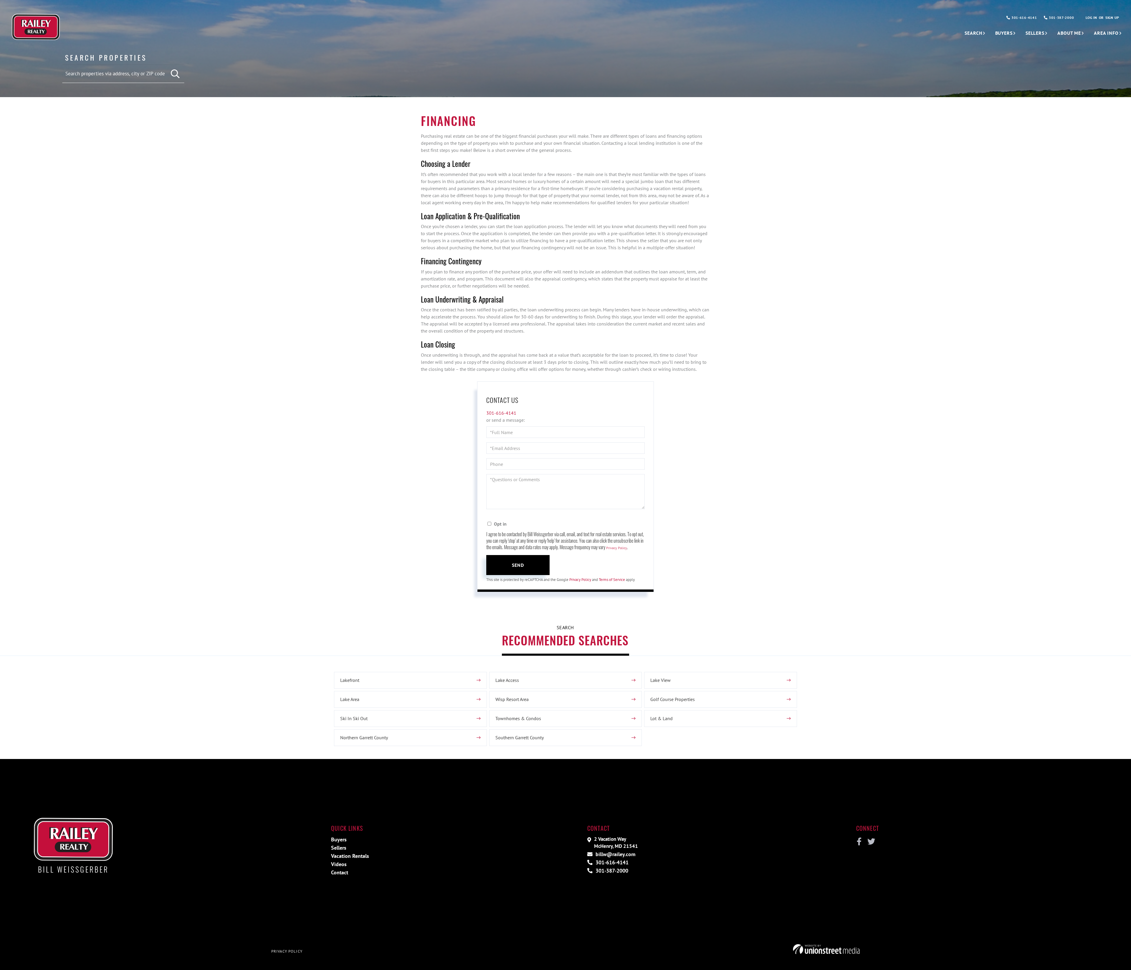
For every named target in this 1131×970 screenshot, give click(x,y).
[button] (175, 74)
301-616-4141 (1023, 17)
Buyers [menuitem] (1004, 33)
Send (518, 565)
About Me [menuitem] (1069, 33)
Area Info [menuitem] (1106, 33)
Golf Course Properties (672, 699)
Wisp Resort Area (512, 699)
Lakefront (349, 680)
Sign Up (1112, 17)
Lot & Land (661, 718)
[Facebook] (859, 842)
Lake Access (507, 680)
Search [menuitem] (973, 33)
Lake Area (349, 699)
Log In (1091, 17)
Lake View (660, 680)
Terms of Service (612, 579)
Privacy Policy (616, 548)
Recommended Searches (565, 640)
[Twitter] (870, 842)
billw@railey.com (614, 854)
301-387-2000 (1061, 17)
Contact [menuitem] (339, 872)
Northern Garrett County (364, 737)
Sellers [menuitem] (1035, 33)
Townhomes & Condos (518, 718)
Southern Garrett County (519, 737)
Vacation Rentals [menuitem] (350, 856)
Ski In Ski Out (354, 718)
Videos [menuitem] (339, 864)
